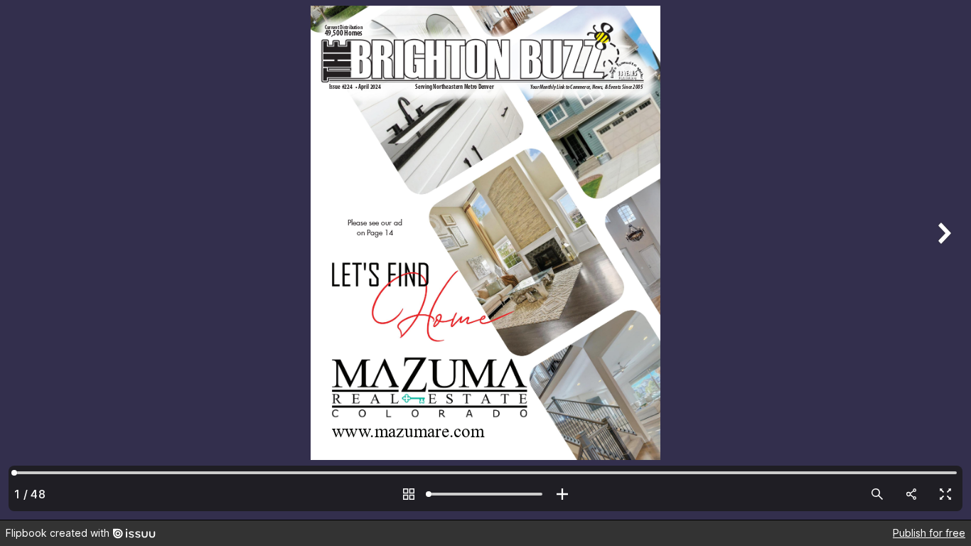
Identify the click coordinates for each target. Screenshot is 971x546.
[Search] (877, 494)
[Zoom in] (562, 494)
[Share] (911, 494)
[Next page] (942, 260)
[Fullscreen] (945, 494)
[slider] (485, 494)
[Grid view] (409, 494)
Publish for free (929, 533)
